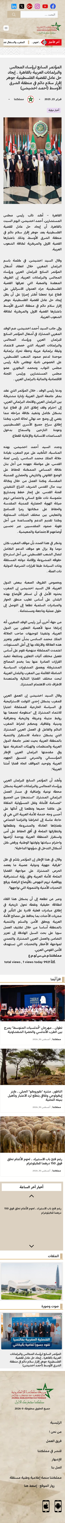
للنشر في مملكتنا (50, 1451)
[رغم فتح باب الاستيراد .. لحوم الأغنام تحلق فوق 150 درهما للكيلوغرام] (32, 1119)
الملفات (53, 1256)
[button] (31, 1196)
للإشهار (57, 1459)
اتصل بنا (56, 1467)
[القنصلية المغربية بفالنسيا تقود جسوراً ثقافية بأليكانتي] (31, 1316)
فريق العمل (54, 1441)
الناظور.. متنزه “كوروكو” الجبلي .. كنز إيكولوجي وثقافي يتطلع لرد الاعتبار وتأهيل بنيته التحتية (35, 1095)
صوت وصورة (50, 1306)
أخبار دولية (54, 110)
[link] (31, 1221)
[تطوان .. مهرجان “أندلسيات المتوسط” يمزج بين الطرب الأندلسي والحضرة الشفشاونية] (32, 987)
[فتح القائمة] (6, 28)
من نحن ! (55, 1432)
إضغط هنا (30, 1486)
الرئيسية (56, 1422)
